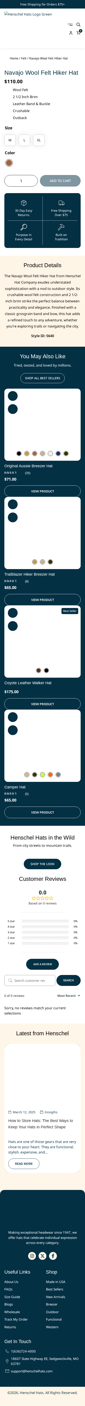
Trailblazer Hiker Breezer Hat (29, 574)
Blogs (8, 1304)
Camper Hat (15, 787)
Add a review (42, 964)
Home (14, 58)
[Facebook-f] (53, 1256)
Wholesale (12, 1312)
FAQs (8, 1289)
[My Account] (71, 33)
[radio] (10, 140)
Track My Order (16, 1319)
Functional (54, 1319)
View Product (42, 491)
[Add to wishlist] (13, 396)
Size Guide (12, 1297)
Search (68, 980)
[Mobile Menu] (70, 25)
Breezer (52, 1304)
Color (10, 152)
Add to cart (60, 180)
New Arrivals (55, 1297)
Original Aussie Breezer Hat (28, 466)
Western (52, 1327)
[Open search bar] (78, 24)
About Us (11, 1282)
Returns (10, 1327)
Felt (23, 58)
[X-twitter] (42, 1256)
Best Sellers (54, 1289)
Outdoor (52, 1312)
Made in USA (55, 1282)
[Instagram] (32, 1256)
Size (8, 127)
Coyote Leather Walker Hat (27, 683)
